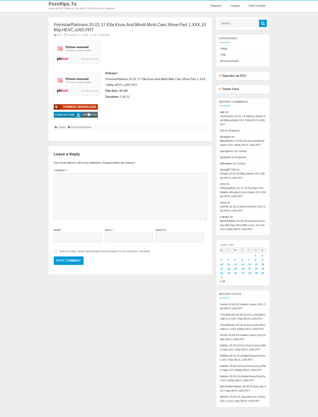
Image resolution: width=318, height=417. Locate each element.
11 (228, 264)
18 (228, 268)
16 (263, 264)
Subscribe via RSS (234, 75)
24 (221, 273)
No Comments (101, 35)
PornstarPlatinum (81, 127)
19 (235, 268)
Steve (223, 202)
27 (243, 273)
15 (256, 264)
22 (256, 268)
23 (263, 268)
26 (235, 273)
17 (221, 268)
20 (243, 268)
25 (228, 273)
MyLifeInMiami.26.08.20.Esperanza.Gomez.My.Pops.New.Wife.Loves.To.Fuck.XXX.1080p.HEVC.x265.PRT (242, 225)
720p (223, 54)
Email (109, 230)
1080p (62, 127)
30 (263, 273)
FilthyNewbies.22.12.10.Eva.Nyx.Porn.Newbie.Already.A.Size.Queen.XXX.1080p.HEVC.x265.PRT (243, 192)
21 (249, 268)
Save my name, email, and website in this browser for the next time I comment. (105, 251)
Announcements (229, 60)
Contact (235, 5)
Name (58, 230)
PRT (59, 35)
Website (161, 230)
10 (221, 264)
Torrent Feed (230, 89)
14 (249, 264)
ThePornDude (257, 5)
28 (249, 273)
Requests (216, 5)
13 (243, 264)
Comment (61, 170)
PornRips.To (63, 4)
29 (256, 273)
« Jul (222, 281)
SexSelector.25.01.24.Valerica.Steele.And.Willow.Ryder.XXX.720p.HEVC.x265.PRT (243, 120)
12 (235, 264)
